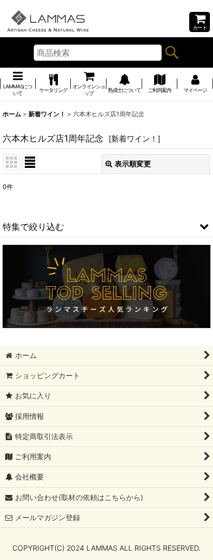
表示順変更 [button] (133, 163)
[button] (106, 226)
